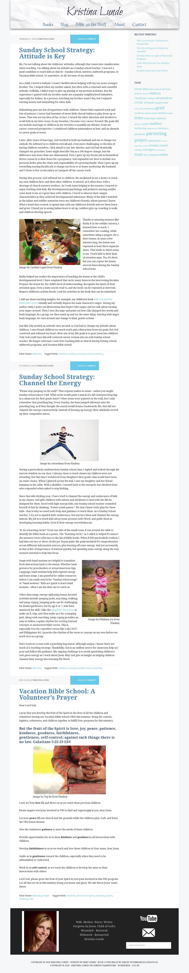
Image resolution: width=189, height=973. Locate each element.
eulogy (136, 109)
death (150, 102)
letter (139, 118)
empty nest (161, 102)
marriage (149, 118)
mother (156, 124)
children (72, 354)
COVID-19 (140, 102)
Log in (135, 965)
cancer (145, 94)
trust (138, 154)
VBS (31, 899)
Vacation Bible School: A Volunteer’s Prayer (57, 694)
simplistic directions (62, 609)
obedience (163, 128)
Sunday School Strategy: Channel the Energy (57, 380)
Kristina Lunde (94, 12)
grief (159, 108)
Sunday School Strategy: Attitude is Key (57, 53)
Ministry (37, 354)
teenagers (149, 149)
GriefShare (139, 113)
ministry (100, 895)
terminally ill (160, 150)
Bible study (154, 89)
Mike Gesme (89, 962)
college (151, 98)
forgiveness (149, 109)
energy (72, 668)
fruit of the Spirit (85, 895)
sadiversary (154, 140)
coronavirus (163, 98)
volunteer (153, 154)
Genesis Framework (104, 965)
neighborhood (152, 129)
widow (163, 154)
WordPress (124, 965)
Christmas (140, 98)
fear (142, 109)
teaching (98, 354)
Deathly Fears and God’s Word (152, 71)
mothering (140, 128)
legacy (170, 113)
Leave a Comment (87, 39)
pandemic (139, 134)
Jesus (155, 113)
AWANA (138, 89)
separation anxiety (141, 146)
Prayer (46, 895)
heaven (148, 113)
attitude (63, 354)
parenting (156, 133)
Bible (146, 89)
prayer (108, 895)
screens (164, 141)
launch (162, 112)
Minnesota (138, 124)
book (162, 89)
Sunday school (85, 354)
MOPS (146, 124)
